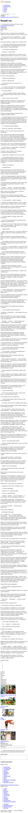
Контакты (5, 808)
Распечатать (11, 25)
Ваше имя (3, 746)
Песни (5, 10)
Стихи (5, 11)
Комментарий (4, 754)
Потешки (5, 772)
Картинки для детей (8, 782)
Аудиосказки (6, 5)
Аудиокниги (6, 769)
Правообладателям (8, 805)
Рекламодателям (7, 806)
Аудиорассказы (7, 6)
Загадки (5, 9)
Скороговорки (6, 776)
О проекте (5, 804)
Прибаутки (6, 773)
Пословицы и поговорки (9, 779)
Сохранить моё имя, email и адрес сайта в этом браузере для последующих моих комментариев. (13, 751)
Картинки (5, 791)
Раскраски (5, 781)
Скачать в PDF (4, 25)
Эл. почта (3, 747)
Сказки (5, 7)
